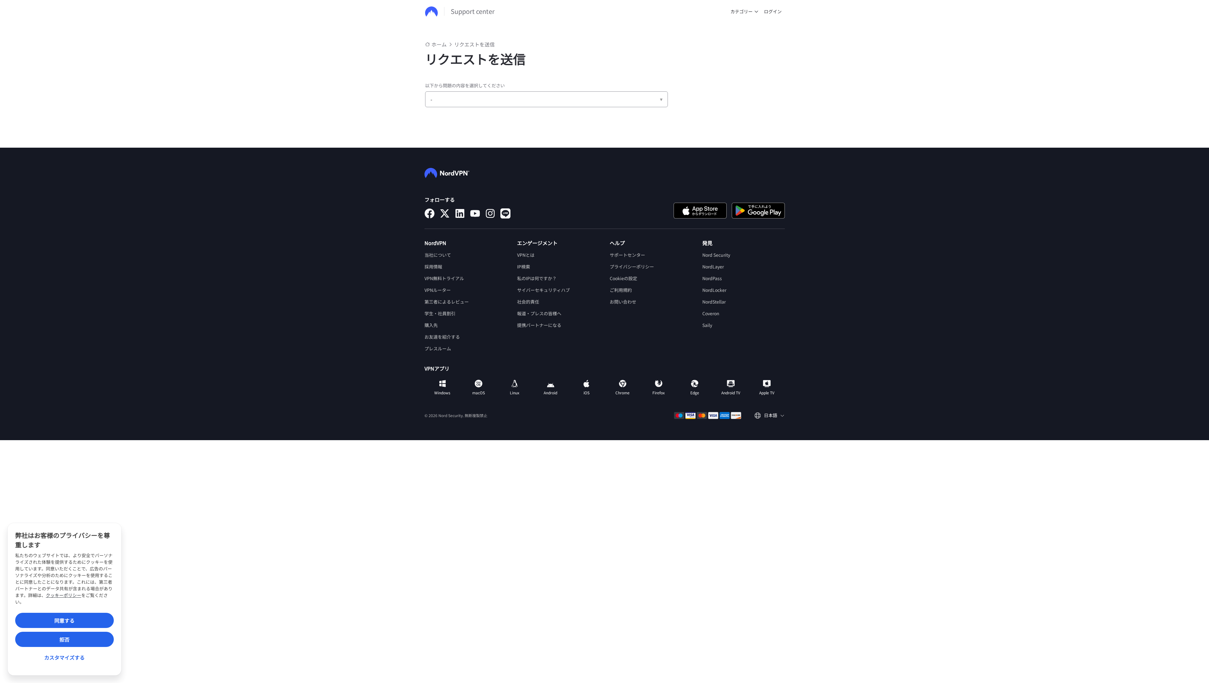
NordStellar (714, 301)
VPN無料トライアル (444, 278)
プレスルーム (437, 348)
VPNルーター (437, 290)
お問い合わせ (623, 301)
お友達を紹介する (442, 337)
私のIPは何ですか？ (537, 278)
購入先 (431, 325)
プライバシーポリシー (632, 266)
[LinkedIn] (460, 213)
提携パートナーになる (539, 325)
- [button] (431, 99)
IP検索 (523, 266)
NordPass (712, 278)
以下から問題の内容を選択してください (465, 85)
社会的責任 (528, 301)
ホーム (439, 44)
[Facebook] (429, 213)
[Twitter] (445, 213)
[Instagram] (490, 213)
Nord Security (716, 255)
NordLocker (714, 290)
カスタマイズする (64, 657)
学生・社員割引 (439, 313)
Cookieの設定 (623, 278)
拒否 (64, 639)
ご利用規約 (621, 290)
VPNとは (525, 255)
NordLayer (713, 266)
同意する (64, 620)
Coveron (710, 313)
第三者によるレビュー (446, 301)
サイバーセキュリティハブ (543, 290)
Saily (707, 325)
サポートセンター (627, 255)
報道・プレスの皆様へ (539, 313)
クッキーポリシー (63, 595)
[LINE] (505, 213)
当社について (437, 255)
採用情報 (433, 266)
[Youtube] (475, 213)
